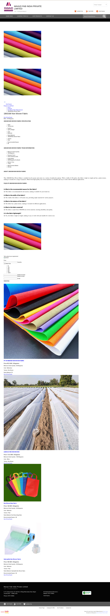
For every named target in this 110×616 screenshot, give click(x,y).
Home (9, 107)
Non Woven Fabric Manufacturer (15, 110)
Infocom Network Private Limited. (102, 612)
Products (10, 108)
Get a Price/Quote (8, 117)
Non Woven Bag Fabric (10, 503)
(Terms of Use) (105, 611)
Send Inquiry (9, 104)
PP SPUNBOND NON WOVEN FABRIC (14, 360)
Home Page (9, 16)
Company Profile (22, 16)
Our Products (37, 16)
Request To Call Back (9, 105)
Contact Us (50, 16)
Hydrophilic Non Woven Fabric (12, 559)
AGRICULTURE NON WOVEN (11, 452)
